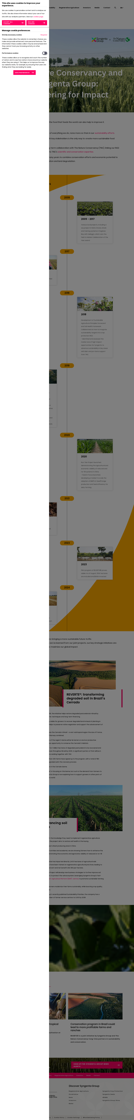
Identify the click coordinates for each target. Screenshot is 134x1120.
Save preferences (22, 73)
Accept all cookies (8, 23)
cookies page (38, 17)
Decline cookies (31, 23)
